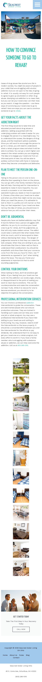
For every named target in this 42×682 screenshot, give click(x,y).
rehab (18, 111)
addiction (30, 303)
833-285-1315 (23, 345)
